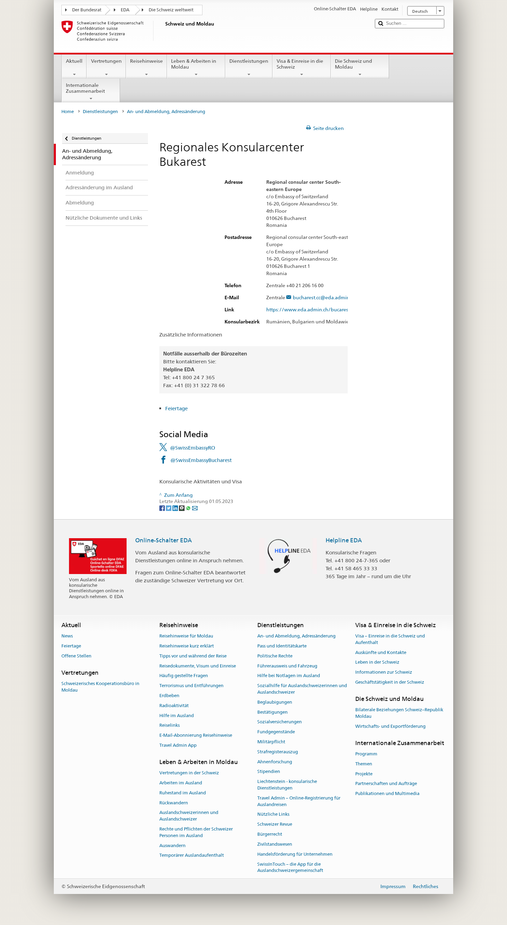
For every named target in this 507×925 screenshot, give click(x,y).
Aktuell (74, 61)
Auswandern (172, 845)
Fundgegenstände (276, 731)
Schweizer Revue (274, 824)
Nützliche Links (273, 814)
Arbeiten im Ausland (180, 782)
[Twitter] (169, 508)
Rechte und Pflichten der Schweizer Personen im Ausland (196, 832)
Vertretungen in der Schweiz (189, 772)
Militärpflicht (271, 741)
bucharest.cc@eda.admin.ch (324, 297)
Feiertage (176, 408)
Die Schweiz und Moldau (353, 64)
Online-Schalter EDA (163, 540)
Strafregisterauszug (277, 751)
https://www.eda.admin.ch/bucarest (308, 309)
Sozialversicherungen (279, 722)
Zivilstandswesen (274, 844)
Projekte (363, 773)
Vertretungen (106, 61)
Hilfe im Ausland (176, 715)
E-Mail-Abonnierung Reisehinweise (195, 735)
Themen (363, 763)
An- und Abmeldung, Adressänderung (296, 636)
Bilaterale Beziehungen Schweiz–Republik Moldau (399, 713)
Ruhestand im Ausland (182, 792)
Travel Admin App (178, 745)
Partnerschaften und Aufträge (386, 783)
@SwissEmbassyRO (192, 447)
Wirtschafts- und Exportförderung (390, 726)
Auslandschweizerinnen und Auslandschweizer (188, 816)
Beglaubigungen (274, 702)
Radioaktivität (174, 705)
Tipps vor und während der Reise (193, 655)
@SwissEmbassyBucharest (201, 460)
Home (67, 111)
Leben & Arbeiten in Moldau (193, 64)
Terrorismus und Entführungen (191, 685)
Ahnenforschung (274, 761)
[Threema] (182, 508)
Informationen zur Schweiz (383, 672)
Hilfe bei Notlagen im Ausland (288, 675)
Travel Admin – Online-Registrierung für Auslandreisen (298, 801)
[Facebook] (162, 508)
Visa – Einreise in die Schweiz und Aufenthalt (390, 639)
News (67, 636)
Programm (366, 753)
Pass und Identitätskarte (282, 645)
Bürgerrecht (269, 834)
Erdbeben (169, 695)
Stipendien (268, 771)
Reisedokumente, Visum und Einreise (197, 665)
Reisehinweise (146, 61)
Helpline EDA (344, 540)
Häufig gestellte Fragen (183, 675)
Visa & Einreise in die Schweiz (300, 64)
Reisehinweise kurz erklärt (186, 645)
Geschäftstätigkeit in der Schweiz (389, 682)
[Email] (195, 508)
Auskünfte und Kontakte (380, 652)
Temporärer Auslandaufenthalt (191, 855)
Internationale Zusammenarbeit (85, 88)
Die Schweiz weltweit (171, 9)
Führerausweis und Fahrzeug (287, 665)
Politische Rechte (274, 655)
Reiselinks (169, 725)
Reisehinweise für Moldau (186, 636)
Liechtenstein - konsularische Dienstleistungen (287, 785)
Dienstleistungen (248, 61)
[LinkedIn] (175, 508)
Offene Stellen (76, 655)
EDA (125, 9)
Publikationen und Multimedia (387, 793)
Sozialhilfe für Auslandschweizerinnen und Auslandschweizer (302, 689)
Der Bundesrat (86, 9)
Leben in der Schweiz (377, 662)
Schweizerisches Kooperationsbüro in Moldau (100, 687)
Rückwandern (173, 802)
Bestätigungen (272, 712)
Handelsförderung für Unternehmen (294, 854)
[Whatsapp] (189, 508)
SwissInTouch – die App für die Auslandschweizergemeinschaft (290, 867)
